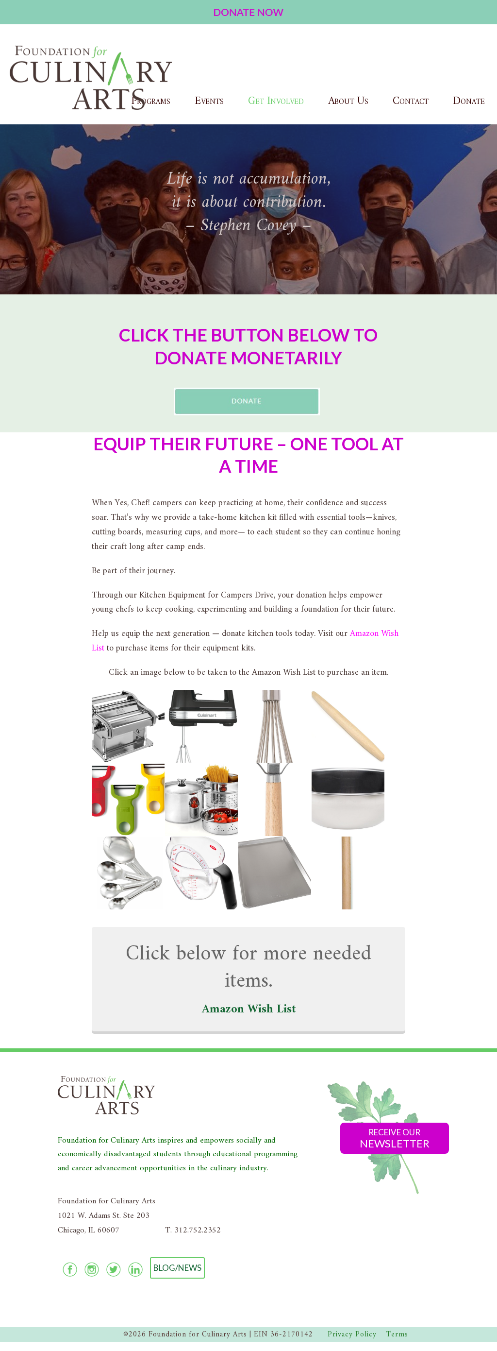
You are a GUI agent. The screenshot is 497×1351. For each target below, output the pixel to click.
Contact (411, 101)
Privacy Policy (352, 1334)
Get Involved (276, 101)
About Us (348, 101)
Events (209, 101)
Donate (469, 101)
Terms (397, 1334)
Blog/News (177, 1268)
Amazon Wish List (249, 1009)
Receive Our (395, 1138)
